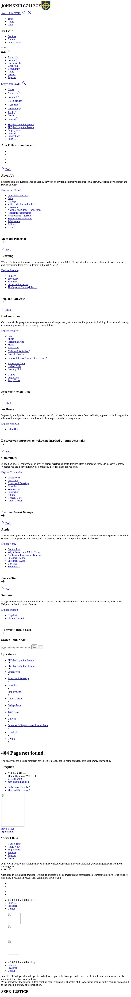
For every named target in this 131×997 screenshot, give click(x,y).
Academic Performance (19, 212)
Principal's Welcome (18, 195)
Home (11, 89)
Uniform (12, 718)
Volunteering (14, 489)
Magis (11, 344)
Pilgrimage (13, 377)
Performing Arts (16, 341)
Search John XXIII (11, 13)
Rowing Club (14, 369)
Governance (14, 207)
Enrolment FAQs (16, 560)
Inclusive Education (18, 284)
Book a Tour (14, 549)
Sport (10, 336)
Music (11, 338)
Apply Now (7, 831)
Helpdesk (12, 615)
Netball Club (14, 366)
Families (12, 36)
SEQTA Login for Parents (21, 660)
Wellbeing (13, 104)
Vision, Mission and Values (21, 204)
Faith (10, 198)
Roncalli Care (15, 497)
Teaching (12, 281)
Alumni (11, 39)
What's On (13, 480)
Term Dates (13, 712)
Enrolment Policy (16, 558)
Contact (11, 115)
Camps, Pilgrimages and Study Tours (27, 358)
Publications (14, 221)
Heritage (12, 201)
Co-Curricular (15, 100)
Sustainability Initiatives (20, 218)
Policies (11, 224)
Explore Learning (10, 270)
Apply (11, 21)
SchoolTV (13, 429)
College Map (14, 705)
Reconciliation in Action (20, 215)
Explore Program (10, 330)
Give (10, 24)
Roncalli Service (16, 354)
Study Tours (14, 380)
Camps (11, 374)
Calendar (12, 486)
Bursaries (12, 563)
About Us (13, 93)
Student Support (16, 618)
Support (12, 119)
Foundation (13, 492)
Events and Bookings (18, 483)
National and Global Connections (24, 209)
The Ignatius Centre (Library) (22, 287)
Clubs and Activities (18, 351)
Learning (12, 97)
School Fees (14, 566)
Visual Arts (13, 347)
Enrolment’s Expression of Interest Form (28, 725)
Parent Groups (15, 500)
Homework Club (16, 363)
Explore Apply (8, 543)
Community (14, 108)
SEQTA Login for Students (21, 666)
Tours (10, 18)
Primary (12, 275)
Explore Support (9, 609)
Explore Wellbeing (10, 423)
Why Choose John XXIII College (25, 552)
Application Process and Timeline (25, 555)
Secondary (13, 278)
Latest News (14, 477)
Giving (11, 227)
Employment (14, 42)
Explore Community (11, 472)
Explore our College (11, 190)
